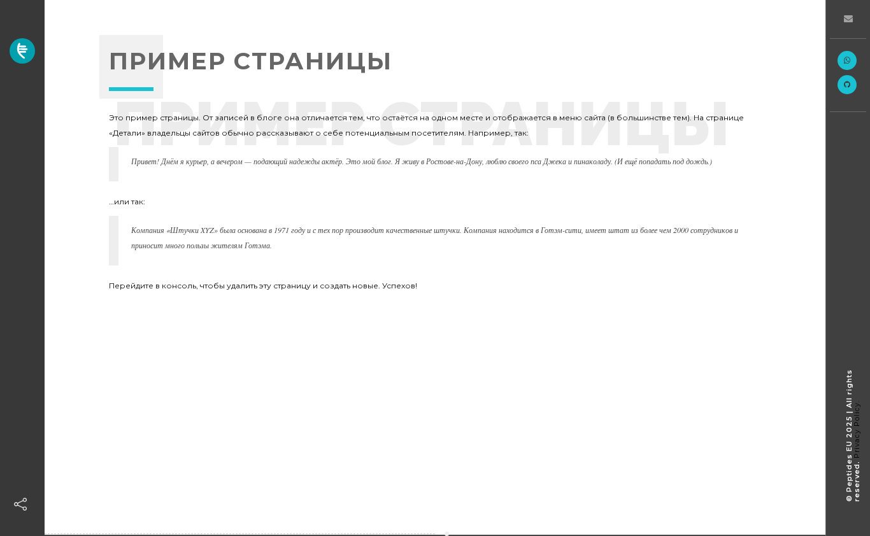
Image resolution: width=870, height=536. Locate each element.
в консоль (175, 285)
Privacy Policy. (856, 429)
